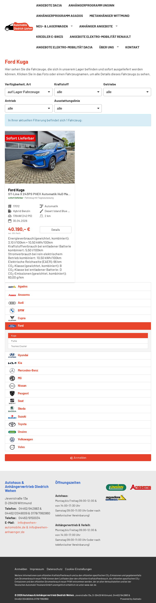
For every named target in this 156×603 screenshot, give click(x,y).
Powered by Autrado (130, 598)
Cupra (21, 318)
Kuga (13, 335)
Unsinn (22, 431)
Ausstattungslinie (67, 100)
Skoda (21, 408)
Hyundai (22, 355)
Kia (19, 363)
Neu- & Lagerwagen (52, 26)
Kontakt (132, 47)
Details (55, 229)
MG (19, 378)
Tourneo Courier (19, 346)
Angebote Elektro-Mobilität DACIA (64, 47)
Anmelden (21, 569)
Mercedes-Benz (27, 370)
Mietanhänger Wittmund (109, 15)
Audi (20, 302)
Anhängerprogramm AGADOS (59, 15)
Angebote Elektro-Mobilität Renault (100, 36)
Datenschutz (54, 569)
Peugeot (23, 393)
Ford (20, 325)
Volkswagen (25, 439)
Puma (14, 341)
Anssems (23, 294)
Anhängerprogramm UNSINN (91, 5)
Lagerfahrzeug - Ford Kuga (40, 207)
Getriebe (109, 84)
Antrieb (10, 100)
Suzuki (21, 416)
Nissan (21, 385)
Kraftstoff (61, 84)
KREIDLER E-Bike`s (49, 36)
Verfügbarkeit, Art (18, 84)
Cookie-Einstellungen (78, 569)
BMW (20, 310)
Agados (22, 286)
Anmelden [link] (80, 457)
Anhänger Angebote (96, 26)
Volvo (21, 447)
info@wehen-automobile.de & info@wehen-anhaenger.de (26, 527)
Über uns (106, 47)
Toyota (21, 424)
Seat (20, 401)
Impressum (37, 569)
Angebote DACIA (49, 5)
